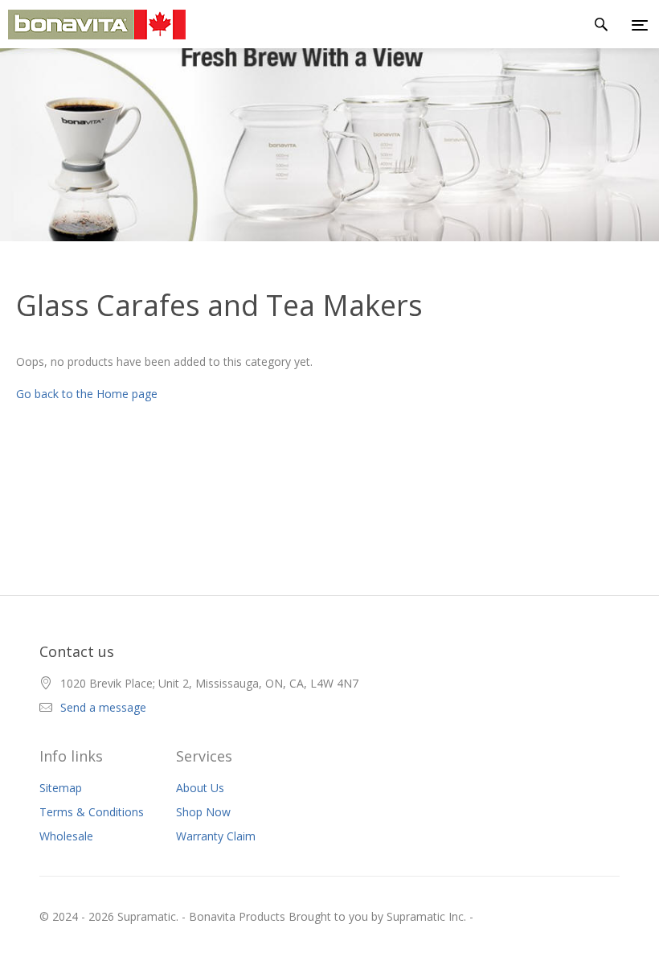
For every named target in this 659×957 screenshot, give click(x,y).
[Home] (93, 24)
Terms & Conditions (91, 811)
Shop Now (203, 811)
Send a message (103, 707)
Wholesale (66, 836)
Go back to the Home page (87, 393)
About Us (200, 787)
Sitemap (60, 787)
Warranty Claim (216, 836)
